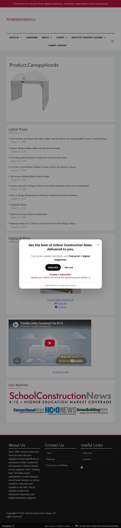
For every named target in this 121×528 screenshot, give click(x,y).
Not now (69, 267)
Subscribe (53, 267)
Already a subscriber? (60, 276)
